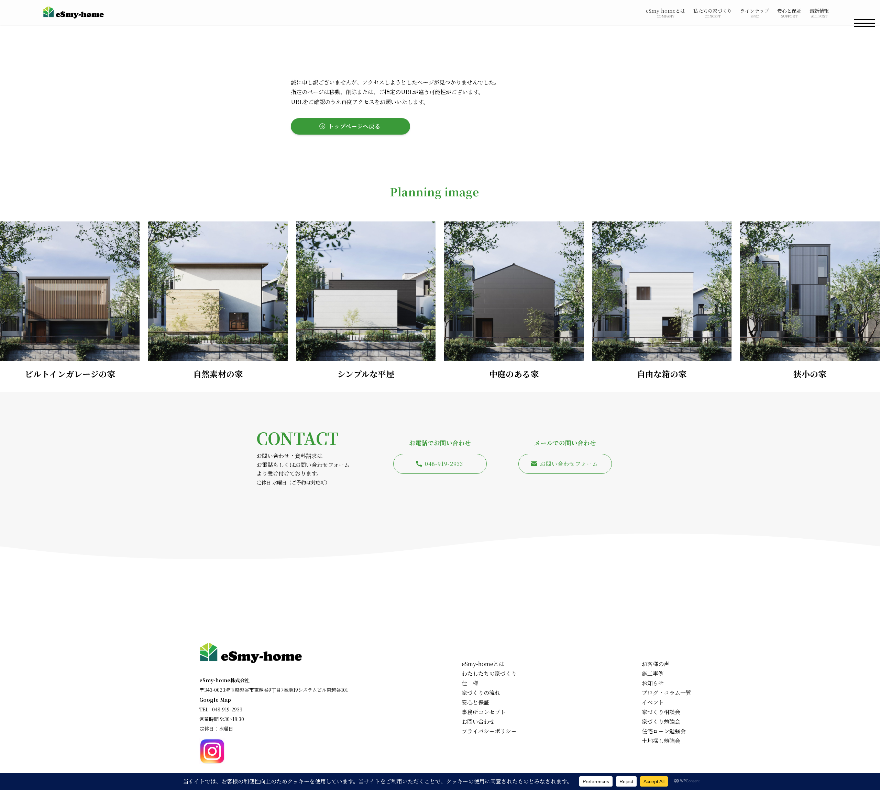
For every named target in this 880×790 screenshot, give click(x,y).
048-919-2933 (227, 709)
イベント (653, 702)
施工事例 (653, 673)
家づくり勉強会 (661, 721)
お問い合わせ (478, 721)
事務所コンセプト (484, 712)
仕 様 (470, 683)
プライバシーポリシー (489, 731)
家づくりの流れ (481, 693)
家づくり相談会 (661, 712)
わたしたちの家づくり (489, 673)
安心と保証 (475, 702)
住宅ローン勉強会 (664, 731)
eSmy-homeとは (483, 664)
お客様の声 (655, 664)
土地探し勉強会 (661, 741)
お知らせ (653, 683)
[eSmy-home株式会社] (73, 12)
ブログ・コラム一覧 (666, 693)
